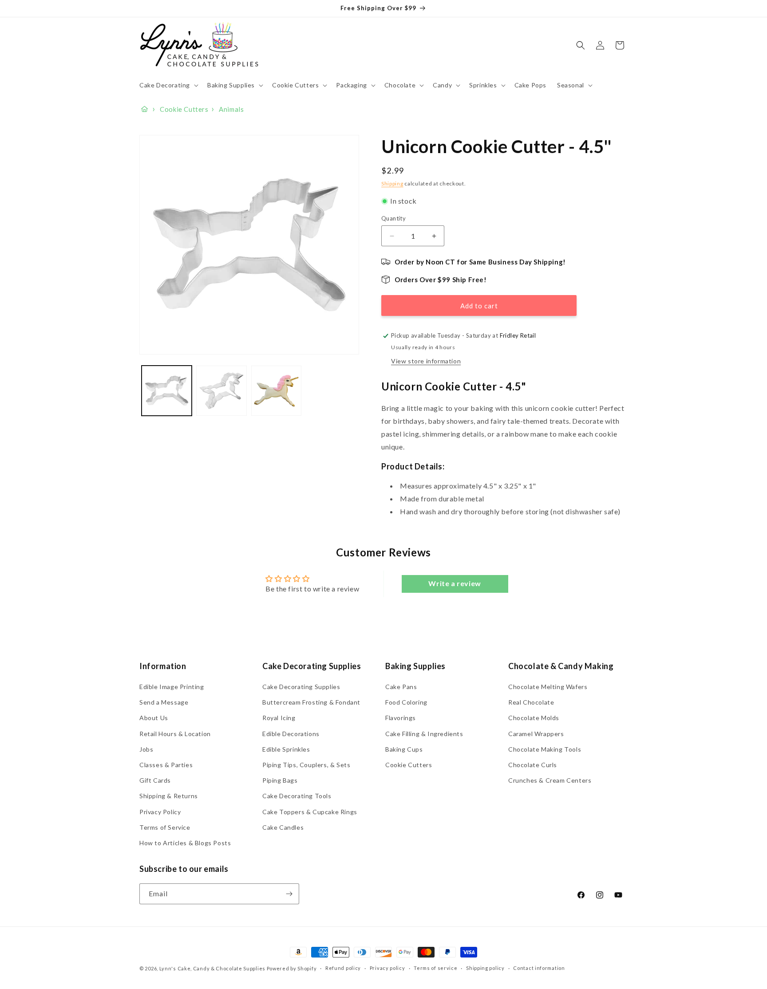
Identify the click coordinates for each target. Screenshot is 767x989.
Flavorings (400, 718)
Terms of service (435, 968)
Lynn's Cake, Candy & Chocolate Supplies (212, 968)
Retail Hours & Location (175, 733)
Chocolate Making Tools (544, 749)
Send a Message (163, 702)
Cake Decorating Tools (297, 796)
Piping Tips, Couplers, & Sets (306, 764)
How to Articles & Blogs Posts (185, 843)
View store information (426, 361)
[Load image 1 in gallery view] (167, 391)
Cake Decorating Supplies (301, 686)
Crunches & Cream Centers (549, 780)
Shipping (392, 183)
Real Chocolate (531, 702)
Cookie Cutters (408, 764)
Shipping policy (485, 968)
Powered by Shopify (292, 968)
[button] (168, 85)
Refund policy (343, 968)
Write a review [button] (454, 583)
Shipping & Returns (168, 796)
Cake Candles (283, 827)
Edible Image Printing (171, 686)
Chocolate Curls (532, 764)
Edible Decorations (291, 733)
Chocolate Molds (533, 718)
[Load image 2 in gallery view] (221, 391)
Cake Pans (401, 686)
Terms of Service (164, 827)
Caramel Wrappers (536, 733)
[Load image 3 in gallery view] (276, 391)
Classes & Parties (166, 764)
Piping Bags (280, 780)
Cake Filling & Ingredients (424, 733)
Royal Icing (279, 718)
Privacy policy (387, 968)
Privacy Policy (160, 812)
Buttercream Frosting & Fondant (311, 702)
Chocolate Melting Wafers (547, 686)
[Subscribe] (289, 893)
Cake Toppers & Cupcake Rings (309, 812)
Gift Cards (155, 780)
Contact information (539, 968)
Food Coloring (406, 702)
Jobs (146, 749)
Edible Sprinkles (286, 749)
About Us (153, 718)
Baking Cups (404, 749)
